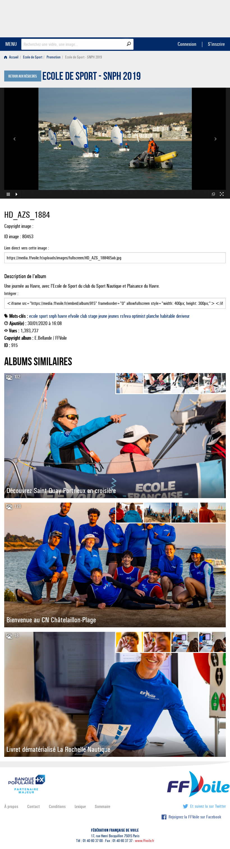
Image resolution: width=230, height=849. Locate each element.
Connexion (187, 44)
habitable (167, 316)
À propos (11, 806)
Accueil (13, 57)
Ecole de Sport (32, 57)
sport (43, 316)
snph (53, 316)
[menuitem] (12, 57)
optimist (138, 316)
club (83, 316)
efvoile (73, 316)
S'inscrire (216, 44)
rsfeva (125, 316)
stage (92, 316)
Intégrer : (11, 293)
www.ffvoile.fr (144, 840)
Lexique (80, 806)
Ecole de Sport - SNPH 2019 (91, 77)
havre (62, 316)
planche (152, 316)
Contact (33, 806)
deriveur (183, 316)
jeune (102, 316)
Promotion (54, 57)
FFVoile (190, 18)
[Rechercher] (129, 44)
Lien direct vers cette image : (26, 248)
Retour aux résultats (22, 76)
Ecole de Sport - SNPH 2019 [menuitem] (83, 57)
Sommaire (102, 806)
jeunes (113, 316)
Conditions (57, 806)
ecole (33, 316)
